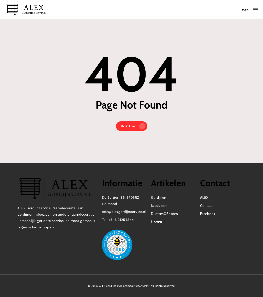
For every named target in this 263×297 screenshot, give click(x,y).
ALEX (204, 197)
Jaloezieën (159, 205)
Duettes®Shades (164, 214)
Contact (206, 205)
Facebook (207, 214)
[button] (250, 10)
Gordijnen (158, 197)
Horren (156, 222)
